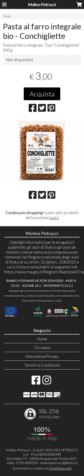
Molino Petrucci (42, 4)
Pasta (7, 16)
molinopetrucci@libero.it (59, 463)
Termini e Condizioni (42, 365)
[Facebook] (36, 382)
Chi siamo (42, 347)
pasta (54, 217)
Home (42, 338)
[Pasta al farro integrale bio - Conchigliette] (42, 151)
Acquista (42, 94)
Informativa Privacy (42, 356)
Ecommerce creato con (42, 468)
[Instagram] (46, 382)
